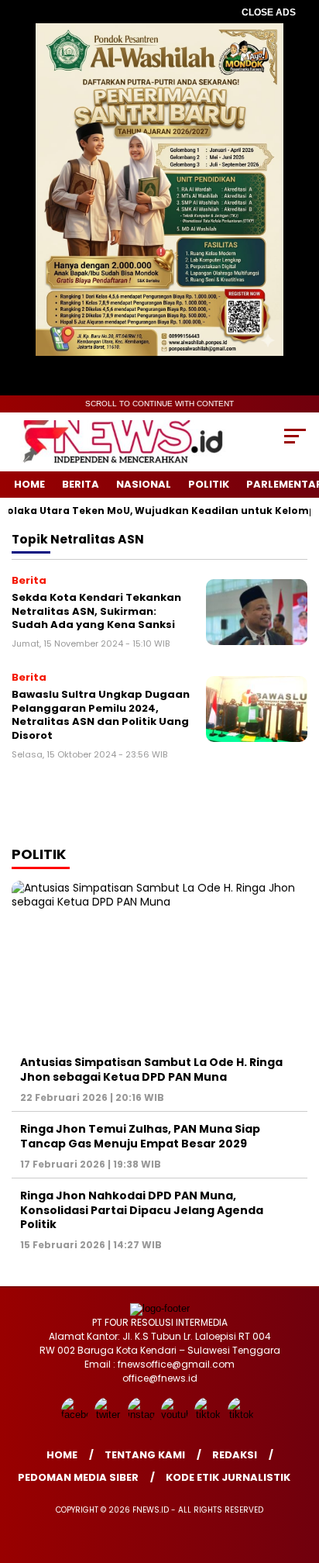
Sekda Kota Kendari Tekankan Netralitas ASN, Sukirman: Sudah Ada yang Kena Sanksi (96, 611)
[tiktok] (209, 1414)
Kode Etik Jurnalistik (228, 1477)
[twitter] (109, 1414)
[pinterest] (243, 1414)
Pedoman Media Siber (78, 1477)
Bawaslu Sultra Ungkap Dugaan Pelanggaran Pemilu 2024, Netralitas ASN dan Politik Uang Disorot (101, 715)
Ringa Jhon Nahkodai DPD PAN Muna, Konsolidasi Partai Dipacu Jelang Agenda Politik (141, 1209)
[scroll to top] (296, 1473)
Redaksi (234, 1454)
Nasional (143, 484)
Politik (208, 484)
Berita (80, 484)
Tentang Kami (145, 1454)
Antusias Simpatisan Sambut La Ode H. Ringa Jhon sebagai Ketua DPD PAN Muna (151, 1069)
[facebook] (76, 1414)
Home (29, 484)
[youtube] (176, 1414)
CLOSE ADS (269, 12)
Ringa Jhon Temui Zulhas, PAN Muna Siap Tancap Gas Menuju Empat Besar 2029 (140, 1136)
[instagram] (143, 1414)
